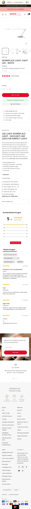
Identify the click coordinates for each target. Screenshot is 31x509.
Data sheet (6, 174)
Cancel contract (6, 484)
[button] (16, 225)
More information (7, 201)
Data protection (6, 461)
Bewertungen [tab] (9, 249)
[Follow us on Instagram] (23, 467)
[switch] (27, 2)
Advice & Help (5, 413)
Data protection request (6, 480)
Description (5, 130)
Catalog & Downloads (8, 422)
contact (19, 416)
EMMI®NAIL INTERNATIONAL (6, 434)
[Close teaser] (19, 504)
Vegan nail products (22, 436)
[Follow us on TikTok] (23, 471)
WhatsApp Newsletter (23, 433)
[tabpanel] (15, 289)
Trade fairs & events (22, 427)
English (16, 490)
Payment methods (7, 455)
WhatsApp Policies (7, 476)
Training (4, 419)
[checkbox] (20, 261)
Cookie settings (6, 470)
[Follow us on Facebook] (19, 467)
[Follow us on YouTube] (19, 471)
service (19, 413)
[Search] (6, 14)
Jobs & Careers (21, 419)
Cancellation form (6, 467)
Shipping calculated (14, 68)
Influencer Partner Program (7, 429)
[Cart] (28, 14)
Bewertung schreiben (16, 242)
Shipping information (7, 452)
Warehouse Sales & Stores (22, 423)
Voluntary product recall (6, 439)
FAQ (3, 410)
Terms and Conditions (8, 458)
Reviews (19, 439)
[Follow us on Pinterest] (26, 467)
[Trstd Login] (28, 2)
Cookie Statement (7, 473)
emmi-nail (4, 57)
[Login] (25, 14)
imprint (19, 430)
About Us (19, 410)
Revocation (5, 464)
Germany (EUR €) (7, 490)
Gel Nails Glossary (7, 416)
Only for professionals (8, 425)
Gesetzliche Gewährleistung (6, 444)
